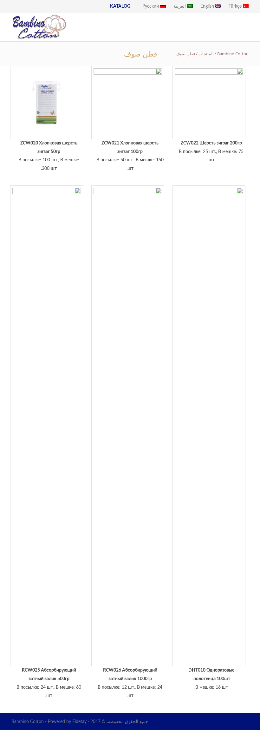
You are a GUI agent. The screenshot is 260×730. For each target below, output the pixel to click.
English (207, 6)
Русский (151, 6)
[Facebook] (191, 721)
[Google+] (204, 721)
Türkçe (236, 6)
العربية (180, 6)
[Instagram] (217, 721)
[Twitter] (229, 721)
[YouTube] (242, 721)
